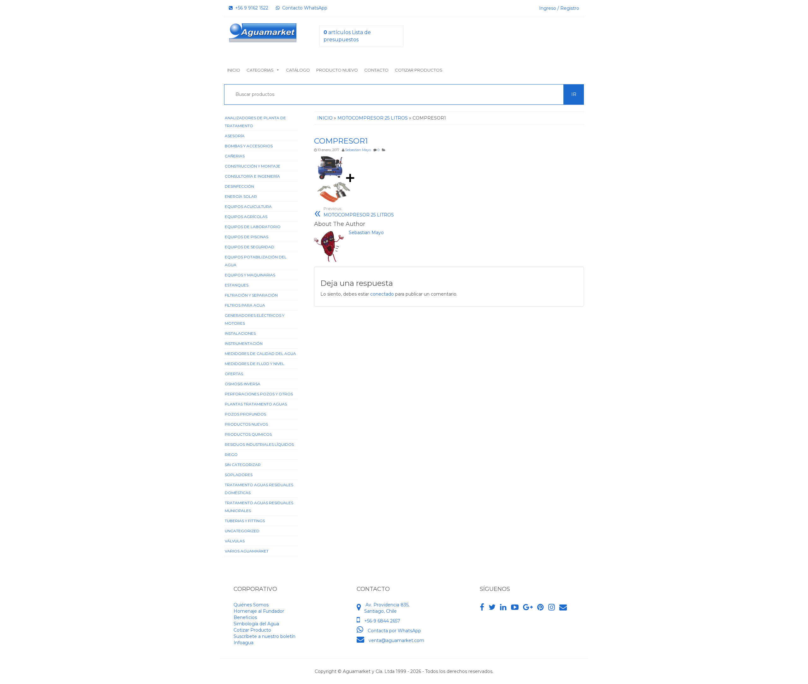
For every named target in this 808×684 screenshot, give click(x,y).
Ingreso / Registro (559, 8)
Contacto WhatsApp (303, 8)
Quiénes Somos (251, 605)
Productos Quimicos (248, 434)
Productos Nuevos (246, 424)
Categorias (260, 70)
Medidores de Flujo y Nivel (254, 363)
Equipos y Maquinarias (250, 275)
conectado (382, 294)
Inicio (233, 70)
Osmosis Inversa (242, 383)
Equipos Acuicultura (248, 206)
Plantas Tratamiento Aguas (256, 404)
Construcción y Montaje (252, 166)
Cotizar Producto (252, 630)
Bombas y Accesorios (249, 146)
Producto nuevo (337, 70)
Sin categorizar (243, 464)
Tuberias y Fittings (245, 520)
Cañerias (235, 156)
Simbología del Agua (256, 624)
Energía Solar (241, 196)
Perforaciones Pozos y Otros (259, 394)
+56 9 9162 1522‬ (250, 8)
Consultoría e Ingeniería (252, 176)
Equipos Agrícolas (246, 216)
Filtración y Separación (251, 295)
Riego (231, 454)
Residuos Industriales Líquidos (259, 444)
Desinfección (239, 186)
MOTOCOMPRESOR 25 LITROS (359, 212)
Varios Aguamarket (247, 551)
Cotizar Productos (419, 70)
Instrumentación (244, 343)
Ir (573, 94)
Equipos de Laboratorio (253, 226)
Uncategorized (242, 530)
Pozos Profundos (245, 414)
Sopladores (238, 474)
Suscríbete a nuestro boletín (264, 636)
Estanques (236, 285)
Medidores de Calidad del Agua (260, 353)
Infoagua (243, 643)
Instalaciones (240, 333)
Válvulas (235, 541)
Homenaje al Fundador (259, 611)
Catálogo (298, 70)
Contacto (376, 70)
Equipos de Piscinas (246, 236)
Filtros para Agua (245, 305)
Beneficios (245, 617)
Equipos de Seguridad (249, 247)
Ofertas (234, 373)
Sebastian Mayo (358, 150)
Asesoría (235, 135)
